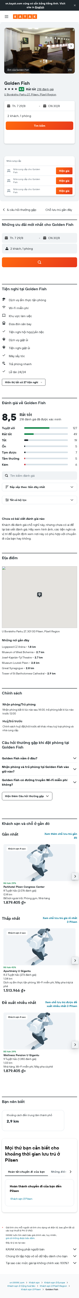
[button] (75, 5)
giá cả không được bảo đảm (20, 1238)
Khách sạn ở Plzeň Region (53, 1285)
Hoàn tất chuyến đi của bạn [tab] (26, 1171)
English (39, 7)
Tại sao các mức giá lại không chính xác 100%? (37, 1263)
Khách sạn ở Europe (54, 1282)
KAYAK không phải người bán (25, 1249)
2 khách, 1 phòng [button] (19, 116)
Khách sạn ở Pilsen (21, 1198)
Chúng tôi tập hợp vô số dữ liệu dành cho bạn (36, 1256)
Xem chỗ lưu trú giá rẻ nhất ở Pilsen (60, 920)
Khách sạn (34, 1282)
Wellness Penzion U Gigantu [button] (21, 1055)
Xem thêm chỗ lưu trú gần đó (60, 835)
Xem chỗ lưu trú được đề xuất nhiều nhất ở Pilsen (61, 1004)
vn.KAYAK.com (17, 1282)
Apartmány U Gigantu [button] (17, 971)
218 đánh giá (45, 89)
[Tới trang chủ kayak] (25, 16)
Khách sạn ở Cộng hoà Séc (21, 1285)
